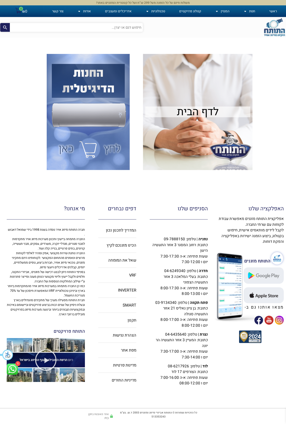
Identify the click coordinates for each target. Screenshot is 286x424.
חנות (252, 11)
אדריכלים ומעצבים (118, 11)
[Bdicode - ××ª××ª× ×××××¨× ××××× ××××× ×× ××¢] (250, 341)
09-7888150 (174, 239)
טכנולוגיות (158, 11)
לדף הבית (198, 112)
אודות (87, 11)
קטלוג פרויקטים (190, 11)
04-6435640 (175, 334)
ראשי (273, 11)
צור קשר (57, 11)
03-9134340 (166, 302)
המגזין (225, 11)
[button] (6, 354)
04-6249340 (174, 271)
